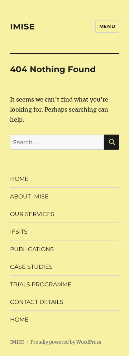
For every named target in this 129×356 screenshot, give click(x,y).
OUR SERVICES (32, 214)
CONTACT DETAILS (36, 302)
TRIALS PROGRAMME (41, 284)
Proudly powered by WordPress (65, 342)
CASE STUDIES (31, 266)
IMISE (22, 27)
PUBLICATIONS (32, 249)
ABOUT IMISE (29, 196)
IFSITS (19, 231)
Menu (107, 26)
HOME (19, 178)
